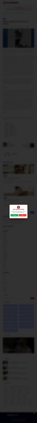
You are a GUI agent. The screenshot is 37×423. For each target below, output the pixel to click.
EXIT (22, 215)
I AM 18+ (14, 215)
